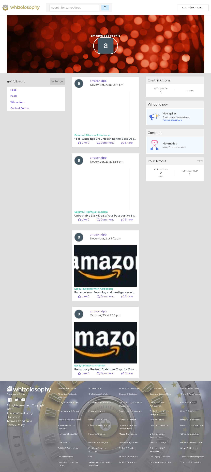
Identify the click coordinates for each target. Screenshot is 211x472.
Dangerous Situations (68, 402)
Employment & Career (68, 411)
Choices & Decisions (128, 394)
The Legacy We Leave (160, 456)
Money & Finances (94, 365)
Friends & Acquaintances (69, 419)
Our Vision (13, 417)
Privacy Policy (16, 425)
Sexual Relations (65, 456)
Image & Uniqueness (189, 419)
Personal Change (158, 442)
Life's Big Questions (159, 425)
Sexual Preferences (189, 448)
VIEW (200, 161)
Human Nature (157, 419)
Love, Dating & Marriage (191, 425)
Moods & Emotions (128, 434)
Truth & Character (127, 462)
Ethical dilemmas (96, 411)
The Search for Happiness (192, 456)
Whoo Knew (18, 102)
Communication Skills (160, 394)
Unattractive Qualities (160, 462)
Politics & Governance (68, 448)
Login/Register (192, 7)
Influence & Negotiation (99, 425)
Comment (107, 142)
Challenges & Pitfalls (97, 394)
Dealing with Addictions (98, 288)
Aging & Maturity (158, 388)
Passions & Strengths (98, 442)
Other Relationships (189, 434)
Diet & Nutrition (187, 402)
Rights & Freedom (97, 211)
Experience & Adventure (130, 411)
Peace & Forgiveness (128, 442)
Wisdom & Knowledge (190, 462)
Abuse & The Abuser (67, 388)
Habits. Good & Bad (97, 419)
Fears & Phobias (187, 411)
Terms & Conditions (19, 421)
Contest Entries (19, 108)
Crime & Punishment (190, 394)
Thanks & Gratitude (128, 456)
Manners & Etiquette (67, 434)
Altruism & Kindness (98, 135)
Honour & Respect (127, 419)
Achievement (94, 388)
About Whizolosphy (20, 413)
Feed (13, 89)
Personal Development (191, 442)
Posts (13, 95)
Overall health (64, 442)
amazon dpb (98, 80)
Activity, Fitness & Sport (130, 388)
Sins (90, 456)
